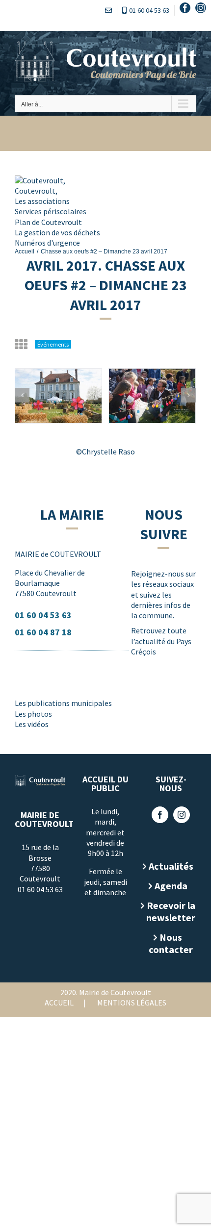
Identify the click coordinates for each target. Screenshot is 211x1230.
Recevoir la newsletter (170, 911)
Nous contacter (171, 943)
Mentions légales (131, 1002)
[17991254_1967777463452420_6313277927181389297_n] (58, 396)
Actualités (171, 866)
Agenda (171, 885)
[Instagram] (181, 814)
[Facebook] (160, 814)
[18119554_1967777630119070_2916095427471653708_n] (152, 396)
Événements (53, 344)
